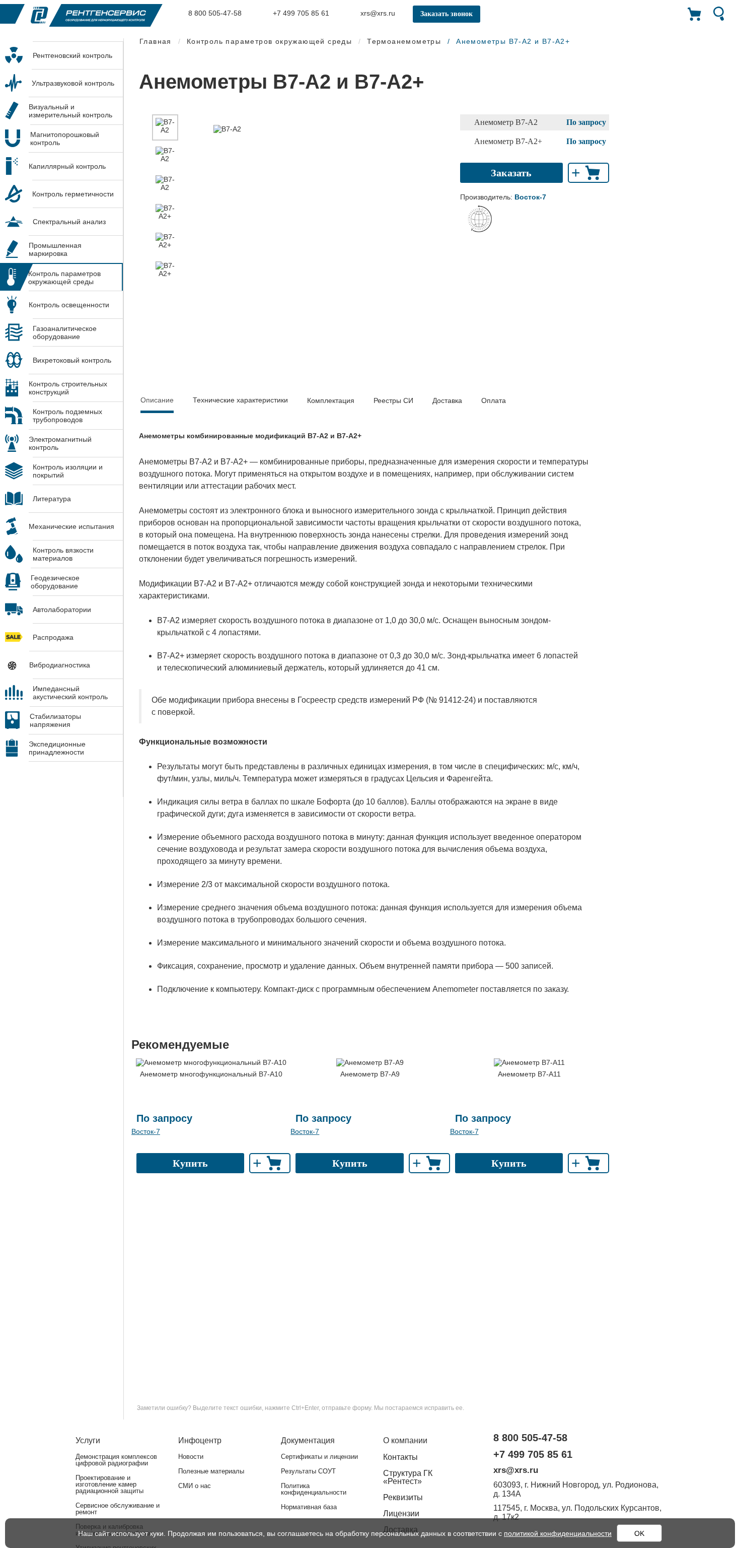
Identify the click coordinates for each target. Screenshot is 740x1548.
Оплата (493, 400)
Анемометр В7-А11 (529, 1074)
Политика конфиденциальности (313, 1489)
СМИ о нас (194, 1486)
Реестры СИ (393, 400)
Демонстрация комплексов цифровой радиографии (116, 1460)
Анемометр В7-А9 (370, 1074)
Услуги (88, 1440)
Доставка (447, 400)
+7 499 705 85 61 (300, 13)
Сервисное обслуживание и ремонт (118, 1509)
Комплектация (330, 400)
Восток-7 (145, 1131)
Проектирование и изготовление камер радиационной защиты (109, 1484)
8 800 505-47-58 (214, 13)
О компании (405, 1440)
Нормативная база (309, 1507)
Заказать (511, 172)
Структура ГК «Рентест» (407, 1477)
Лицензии (401, 1513)
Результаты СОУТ (308, 1471)
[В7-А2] (165, 127)
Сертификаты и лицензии (319, 1456)
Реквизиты (403, 1497)
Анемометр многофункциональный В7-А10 (211, 1074)
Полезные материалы (211, 1471)
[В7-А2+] (165, 213)
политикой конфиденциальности (558, 1533)
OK (639, 1533)
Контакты (400, 1457)
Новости (190, 1456)
